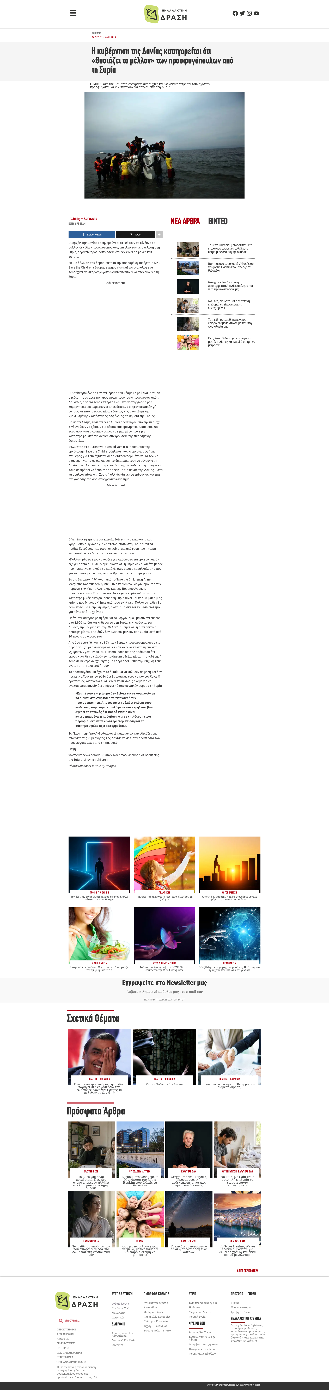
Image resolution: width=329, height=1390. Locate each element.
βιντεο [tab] (217, 222)
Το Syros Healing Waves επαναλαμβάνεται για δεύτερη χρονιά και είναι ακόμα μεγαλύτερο (237, 1250)
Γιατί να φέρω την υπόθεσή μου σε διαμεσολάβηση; (229, 1085)
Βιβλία (140, 1241)
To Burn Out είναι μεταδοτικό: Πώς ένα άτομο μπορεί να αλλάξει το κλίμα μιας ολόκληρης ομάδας (230, 248)
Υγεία (192, 1294)
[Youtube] (256, 13)
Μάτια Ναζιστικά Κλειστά (164, 1084)
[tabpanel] (213, 294)
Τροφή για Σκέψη (241, 1312)
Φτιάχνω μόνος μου (202, 1349)
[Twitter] (242, 13)
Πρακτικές (118, 1317)
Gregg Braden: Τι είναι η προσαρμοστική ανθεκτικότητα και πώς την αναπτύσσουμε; (230, 285)
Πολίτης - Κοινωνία (104, 37)
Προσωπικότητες (241, 1307)
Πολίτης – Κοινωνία (156, 1321)
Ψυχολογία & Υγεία (139, 1171)
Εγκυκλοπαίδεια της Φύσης (202, 1338)
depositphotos (66, 1329)
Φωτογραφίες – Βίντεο (157, 1330)
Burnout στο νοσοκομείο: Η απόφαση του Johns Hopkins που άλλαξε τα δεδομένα (231, 267)
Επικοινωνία (65, 1357)
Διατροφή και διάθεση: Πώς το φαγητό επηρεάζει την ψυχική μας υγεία (99, 969)
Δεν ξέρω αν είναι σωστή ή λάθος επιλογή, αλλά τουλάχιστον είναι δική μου (99, 898)
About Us (63, 1338)
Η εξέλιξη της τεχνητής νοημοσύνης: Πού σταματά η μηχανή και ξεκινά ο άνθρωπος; (229, 969)
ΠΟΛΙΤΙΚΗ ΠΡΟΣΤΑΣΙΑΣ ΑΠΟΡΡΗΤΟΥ (164, 999)
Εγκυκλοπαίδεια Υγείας (203, 1302)
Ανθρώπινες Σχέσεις (156, 1302)
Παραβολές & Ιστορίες (157, 1316)
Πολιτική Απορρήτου (69, 1352)
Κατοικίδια (150, 1307)
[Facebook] (235, 13)
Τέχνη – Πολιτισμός (155, 1326)
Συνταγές (117, 1345)
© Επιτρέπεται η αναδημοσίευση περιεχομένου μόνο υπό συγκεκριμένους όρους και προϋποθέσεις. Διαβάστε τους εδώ (77, 1372)
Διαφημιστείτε (66, 1343)
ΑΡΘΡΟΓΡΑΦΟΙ (65, 1334)
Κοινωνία (96, 33)
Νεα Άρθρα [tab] (185, 222)
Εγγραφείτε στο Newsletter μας (164, 983)
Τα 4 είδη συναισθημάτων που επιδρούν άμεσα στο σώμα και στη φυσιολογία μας (230, 322)
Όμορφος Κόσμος (156, 1294)
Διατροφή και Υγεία (124, 1340)
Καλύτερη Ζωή (91, 1171)
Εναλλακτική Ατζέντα (246, 1319)
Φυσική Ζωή (197, 1323)
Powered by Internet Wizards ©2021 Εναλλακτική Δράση (233, 1384)
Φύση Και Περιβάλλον (202, 1353)
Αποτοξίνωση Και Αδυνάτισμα (122, 1334)
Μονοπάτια (118, 1313)
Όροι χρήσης (64, 1348)
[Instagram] (249, 13)
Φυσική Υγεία (197, 1316)
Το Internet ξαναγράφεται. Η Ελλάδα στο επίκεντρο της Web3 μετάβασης (164, 969)
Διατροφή (118, 1324)
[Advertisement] (115, 338)
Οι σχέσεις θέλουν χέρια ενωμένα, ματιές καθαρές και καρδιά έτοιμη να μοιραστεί (231, 341)
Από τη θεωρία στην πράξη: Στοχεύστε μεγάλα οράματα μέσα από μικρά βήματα (229, 898)
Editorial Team (77, 224)
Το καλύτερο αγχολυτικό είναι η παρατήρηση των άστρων (189, 1249)
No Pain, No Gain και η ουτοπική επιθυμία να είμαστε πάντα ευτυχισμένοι (229, 304)
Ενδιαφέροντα (91, 1241)
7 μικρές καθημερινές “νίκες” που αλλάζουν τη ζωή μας (164, 898)
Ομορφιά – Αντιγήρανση (203, 1344)
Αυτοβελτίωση (229, 1171)
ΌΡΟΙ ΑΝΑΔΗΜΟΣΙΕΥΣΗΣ (71, 1362)
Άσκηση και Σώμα (200, 1332)
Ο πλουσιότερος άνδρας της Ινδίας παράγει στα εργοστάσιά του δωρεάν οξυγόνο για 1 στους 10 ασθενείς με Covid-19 (99, 1088)
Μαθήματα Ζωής (153, 1312)
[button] (73, 13)
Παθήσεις (194, 1307)
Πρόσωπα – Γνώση (243, 1294)
